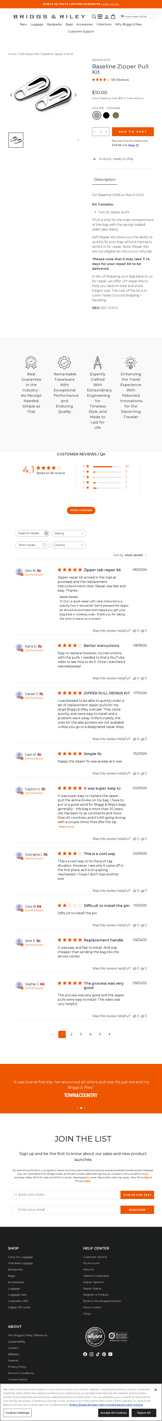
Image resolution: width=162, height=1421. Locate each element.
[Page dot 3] (84, 1107)
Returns (88, 1269)
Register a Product (95, 1294)
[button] (94, 16)
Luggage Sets (17, 1294)
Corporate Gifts (18, 1300)
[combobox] (69, 533)
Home (12, 53)
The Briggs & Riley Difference (27, 1335)
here (147, 1177)
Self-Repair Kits (29, 53)
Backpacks (54, 24)
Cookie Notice (17, 1379)
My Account (91, 1263)
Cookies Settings (17, 1412)
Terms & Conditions (21, 1373)
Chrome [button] (97, 115)
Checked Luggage (20, 1263)
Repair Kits (101, 60)
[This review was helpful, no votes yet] (134, 631)
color (106, 108)
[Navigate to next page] (109, 1034)
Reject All (144, 1412)
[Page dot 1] (77, 1107)
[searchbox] (29, 533)
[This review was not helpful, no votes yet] (142, 631)
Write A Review (81, 510)
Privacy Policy (17, 1366)
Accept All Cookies (113, 1412)
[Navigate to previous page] (52, 1034)
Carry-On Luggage (20, 1256)
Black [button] (106, 115)
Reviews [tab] (77, 454)
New (23, 24)
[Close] (155, 1390)
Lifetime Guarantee (96, 1275)
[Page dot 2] (81, 1108)
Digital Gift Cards (19, 1307)
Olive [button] (116, 115)
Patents (13, 1360)
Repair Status (92, 1288)
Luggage (36, 24)
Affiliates (13, 1354)
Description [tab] (105, 179)
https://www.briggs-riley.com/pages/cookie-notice (106, 1404)
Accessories (84, 24)
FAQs (87, 1313)
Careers (13, 1347)
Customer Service (95, 1256)
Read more (66, 826)
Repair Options (93, 1282)
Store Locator (92, 1307)
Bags (69, 24)
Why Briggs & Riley (128, 24)
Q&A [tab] (101, 454)
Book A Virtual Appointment (102, 1300)
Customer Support (81, 31)
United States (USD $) (135, 16)
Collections (103, 24)
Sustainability (16, 1341)
